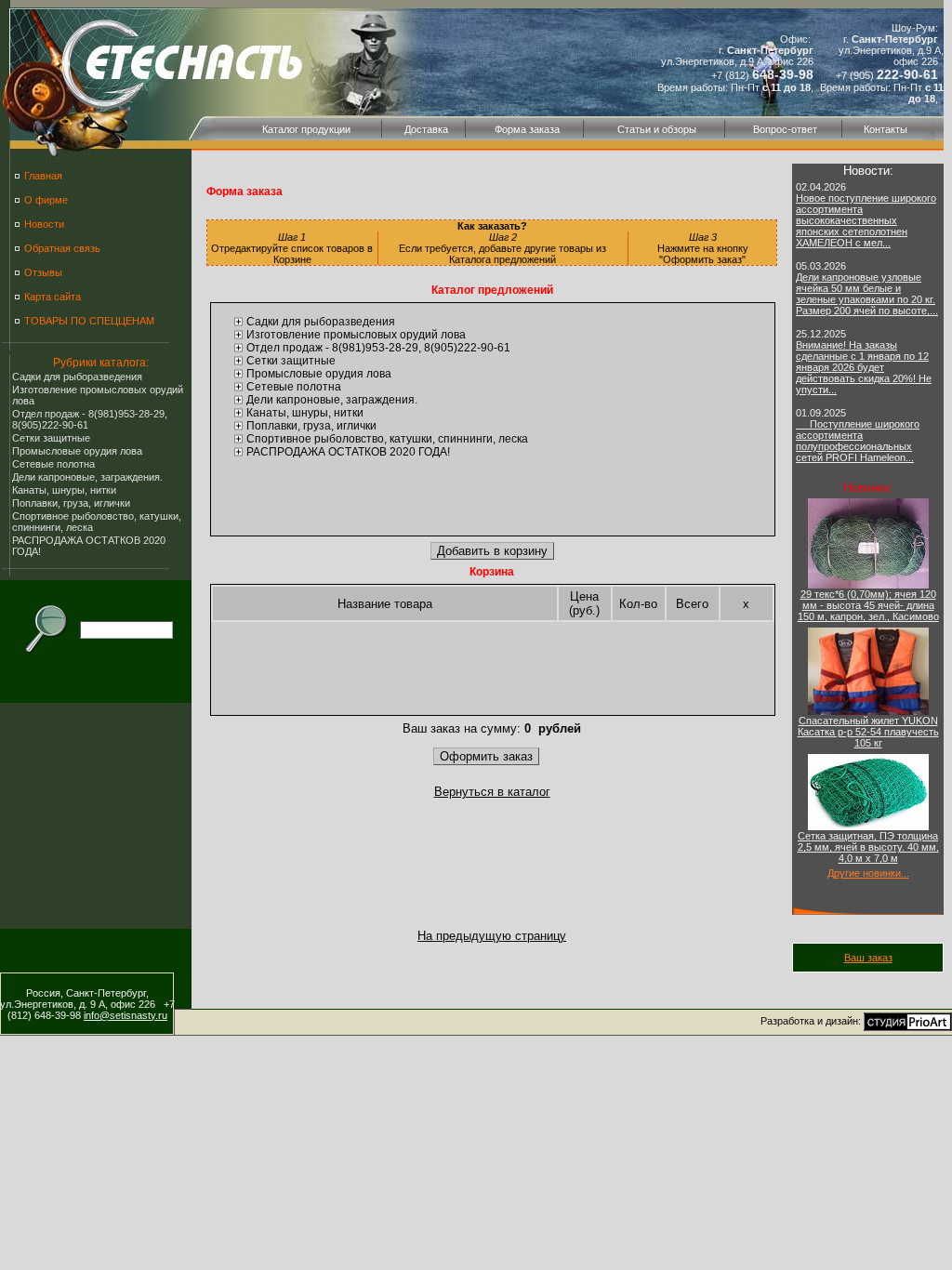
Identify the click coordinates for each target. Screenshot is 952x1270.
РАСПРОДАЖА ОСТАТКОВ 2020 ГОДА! (348, 451)
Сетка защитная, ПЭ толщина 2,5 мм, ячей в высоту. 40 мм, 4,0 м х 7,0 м (868, 847)
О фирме (46, 199)
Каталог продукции (306, 129)
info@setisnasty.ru (125, 1015)
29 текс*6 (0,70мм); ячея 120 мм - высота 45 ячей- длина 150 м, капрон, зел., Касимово (868, 605)
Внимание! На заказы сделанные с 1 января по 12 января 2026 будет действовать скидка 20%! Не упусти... (864, 367)
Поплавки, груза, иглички (71, 503)
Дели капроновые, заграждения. (87, 477)
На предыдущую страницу (491, 936)
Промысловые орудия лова (77, 450)
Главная (43, 175)
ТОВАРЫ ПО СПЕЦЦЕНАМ (89, 320)
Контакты (885, 129)
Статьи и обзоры (656, 129)
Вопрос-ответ (785, 129)
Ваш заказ (868, 957)
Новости (44, 224)
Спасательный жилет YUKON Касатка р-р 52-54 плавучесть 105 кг (868, 731)
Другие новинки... (868, 873)
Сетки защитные (51, 437)
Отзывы (43, 272)
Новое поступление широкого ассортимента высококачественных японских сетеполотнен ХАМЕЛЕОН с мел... (866, 220)
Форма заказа (527, 129)
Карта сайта (52, 296)
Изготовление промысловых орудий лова (356, 334)
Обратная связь (62, 248)
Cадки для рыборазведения (77, 376)
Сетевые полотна (53, 464)
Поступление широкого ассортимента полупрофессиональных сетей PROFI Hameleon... (857, 440)
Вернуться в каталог (492, 792)
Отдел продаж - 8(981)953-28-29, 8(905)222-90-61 (378, 347)
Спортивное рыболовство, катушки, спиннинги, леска (387, 438)
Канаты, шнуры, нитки (64, 490)
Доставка (426, 129)
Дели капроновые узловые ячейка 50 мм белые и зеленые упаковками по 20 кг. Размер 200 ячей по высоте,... (867, 293)
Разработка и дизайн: (812, 1020)
